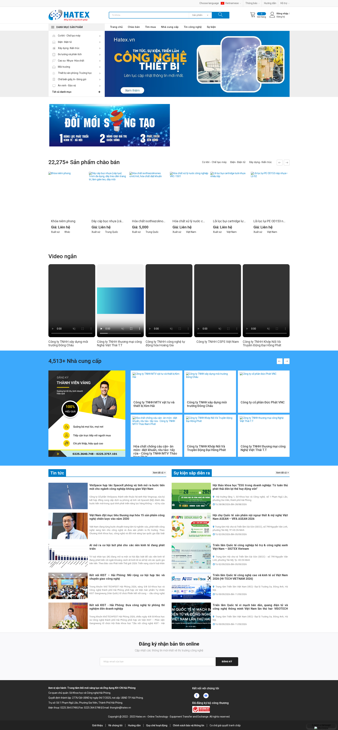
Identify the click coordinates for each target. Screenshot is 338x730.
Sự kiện (211, 27)
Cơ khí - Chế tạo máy (68, 35)
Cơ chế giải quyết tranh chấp (225, 725)
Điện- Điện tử (64, 42)
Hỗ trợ (283, 3)
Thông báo (251, 3)
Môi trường (63, 66)
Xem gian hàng (156, 403)
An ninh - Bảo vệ (66, 85)
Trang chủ (116, 27)
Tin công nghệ (193, 27)
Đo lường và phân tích (69, 54)
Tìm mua (150, 27)
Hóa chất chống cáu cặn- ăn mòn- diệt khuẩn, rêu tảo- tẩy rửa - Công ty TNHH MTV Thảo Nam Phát (155, 452)
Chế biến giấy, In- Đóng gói (71, 79)
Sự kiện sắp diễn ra (192, 473)
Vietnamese (232, 3)
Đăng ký (227, 661)
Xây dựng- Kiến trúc (68, 48)
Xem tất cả (158, 472)
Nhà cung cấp (170, 27)
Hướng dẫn (270, 3)
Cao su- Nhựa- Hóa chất (70, 60)
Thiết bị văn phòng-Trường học (74, 73)
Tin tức (57, 473)
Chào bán (134, 27)
